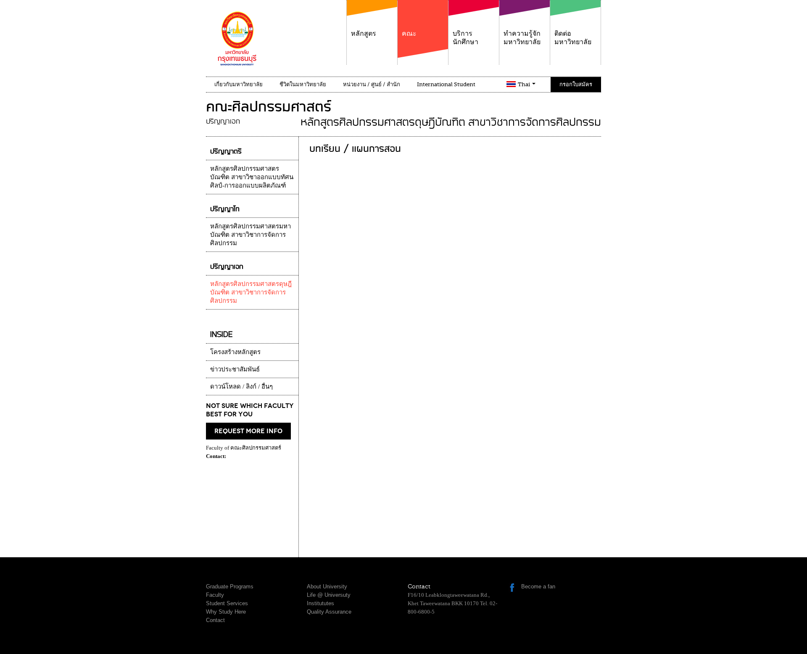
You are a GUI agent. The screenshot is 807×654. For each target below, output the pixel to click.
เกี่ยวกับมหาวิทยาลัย (238, 84)
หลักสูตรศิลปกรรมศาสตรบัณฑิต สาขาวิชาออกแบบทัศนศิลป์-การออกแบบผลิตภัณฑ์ (251, 177)
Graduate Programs (229, 586)
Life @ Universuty (329, 595)
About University (327, 586)
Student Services (227, 603)
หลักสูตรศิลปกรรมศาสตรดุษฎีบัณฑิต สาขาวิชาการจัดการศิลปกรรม (251, 292)
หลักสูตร (363, 33)
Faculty (215, 595)
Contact (215, 620)
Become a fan (538, 586)
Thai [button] (524, 84)
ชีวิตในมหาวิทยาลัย (303, 84)
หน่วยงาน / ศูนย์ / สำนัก (371, 84)
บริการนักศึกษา (465, 38)
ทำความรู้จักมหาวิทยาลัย (522, 38)
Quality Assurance (329, 612)
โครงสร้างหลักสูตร (235, 352)
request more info (248, 431)
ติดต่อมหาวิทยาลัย (572, 38)
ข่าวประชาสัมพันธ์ (235, 369)
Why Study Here (226, 612)
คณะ (409, 33)
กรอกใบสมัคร (575, 84)
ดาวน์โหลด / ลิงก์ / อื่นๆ (241, 386)
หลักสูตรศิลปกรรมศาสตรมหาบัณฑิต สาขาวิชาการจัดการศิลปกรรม (250, 234)
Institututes (320, 603)
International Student (446, 84)
